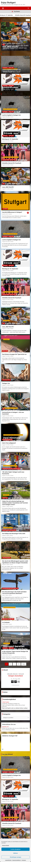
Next (24, 664)
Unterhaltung (16, 468)
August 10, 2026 (6, 475)
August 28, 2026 (6, 71)
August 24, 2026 (6, 164)
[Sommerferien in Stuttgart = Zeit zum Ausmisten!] (15, 401)
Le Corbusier (6, 622)
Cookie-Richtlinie (8, 860)
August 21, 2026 (6, 188)
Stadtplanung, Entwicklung (9, 159)
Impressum (24, 860)
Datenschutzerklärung (16, 860)
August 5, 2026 (5, 535)
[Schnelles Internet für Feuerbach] (15, 287)
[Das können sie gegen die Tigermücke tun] (15, 343)
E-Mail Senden (5, 702)
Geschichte (5, 619)
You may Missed (7, 754)
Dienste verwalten (5, 845)
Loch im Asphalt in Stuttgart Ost (11, 69)
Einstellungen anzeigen (15, 857)
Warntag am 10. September (10, 87)
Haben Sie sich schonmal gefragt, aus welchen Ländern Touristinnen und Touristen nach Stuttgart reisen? (15, 502)
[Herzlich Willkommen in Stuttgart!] (15, 201)
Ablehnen (15, 853)
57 (18, 664)
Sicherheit (5, 67)
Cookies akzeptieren (15, 849)
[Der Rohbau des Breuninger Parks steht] (15, 523)
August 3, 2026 (5, 564)
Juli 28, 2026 (5, 655)
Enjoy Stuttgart (8, 2)
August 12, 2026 (6, 444)
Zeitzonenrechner (16, 685)
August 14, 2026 (6, 415)
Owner (11, 48)
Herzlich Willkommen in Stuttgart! (12, 212)
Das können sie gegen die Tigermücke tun (12, 46)
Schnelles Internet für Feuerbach (11, 163)
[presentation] (27, 20)
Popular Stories (7, 94)
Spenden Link (5, 726)
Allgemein (5, 208)
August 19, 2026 (6, 48)
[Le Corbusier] (15, 612)
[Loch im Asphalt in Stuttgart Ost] (15, 229)
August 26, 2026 (6, 89)
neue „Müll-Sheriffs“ (22, 15)
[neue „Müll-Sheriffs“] (15, 316)
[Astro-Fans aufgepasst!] (15, 432)
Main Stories (6, 20)
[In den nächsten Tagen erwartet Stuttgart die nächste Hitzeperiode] (15, 641)
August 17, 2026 (6, 385)
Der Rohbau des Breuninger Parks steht (13, 533)
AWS (3, 183)
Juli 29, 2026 (5, 624)
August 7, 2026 (5, 506)
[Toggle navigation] (3, 8)
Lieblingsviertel (6, 379)
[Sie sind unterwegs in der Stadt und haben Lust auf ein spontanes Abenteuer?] (15, 581)
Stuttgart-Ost (6, 383)
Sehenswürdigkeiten (7, 439)
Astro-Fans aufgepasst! (9, 443)
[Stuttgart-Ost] (15, 372)
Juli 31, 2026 (5, 595)
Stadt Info (5, 42)
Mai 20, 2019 (5, 214)
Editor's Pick (6, 54)
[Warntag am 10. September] (15, 258)
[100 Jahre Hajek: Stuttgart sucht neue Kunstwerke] (15, 461)
